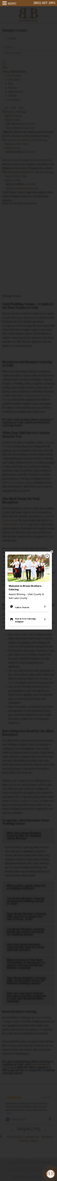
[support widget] (50, 1174)
